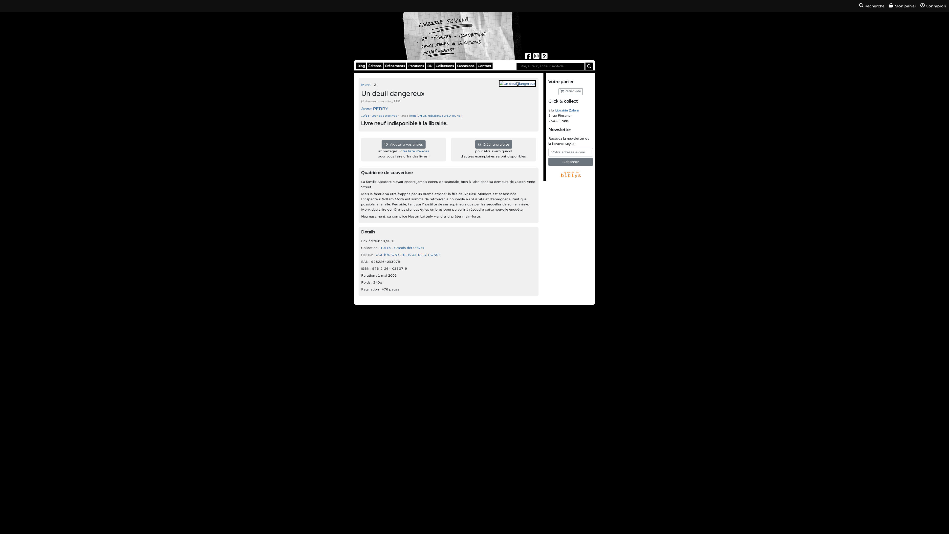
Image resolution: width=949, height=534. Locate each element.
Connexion (936, 6)
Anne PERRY (374, 108)
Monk (366, 85)
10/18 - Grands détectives (379, 115)
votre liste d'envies (414, 151)
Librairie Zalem (567, 110)
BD (429, 66)
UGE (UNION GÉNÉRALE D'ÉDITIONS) (436, 115)
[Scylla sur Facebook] (529, 57)
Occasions (465, 66)
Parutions (416, 66)
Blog (361, 66)
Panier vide (572, 91)
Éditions (375, 66)
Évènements (395, 66)
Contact (484, 66)
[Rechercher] (589, 66)
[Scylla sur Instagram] (537, 57)
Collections (445, 66)
